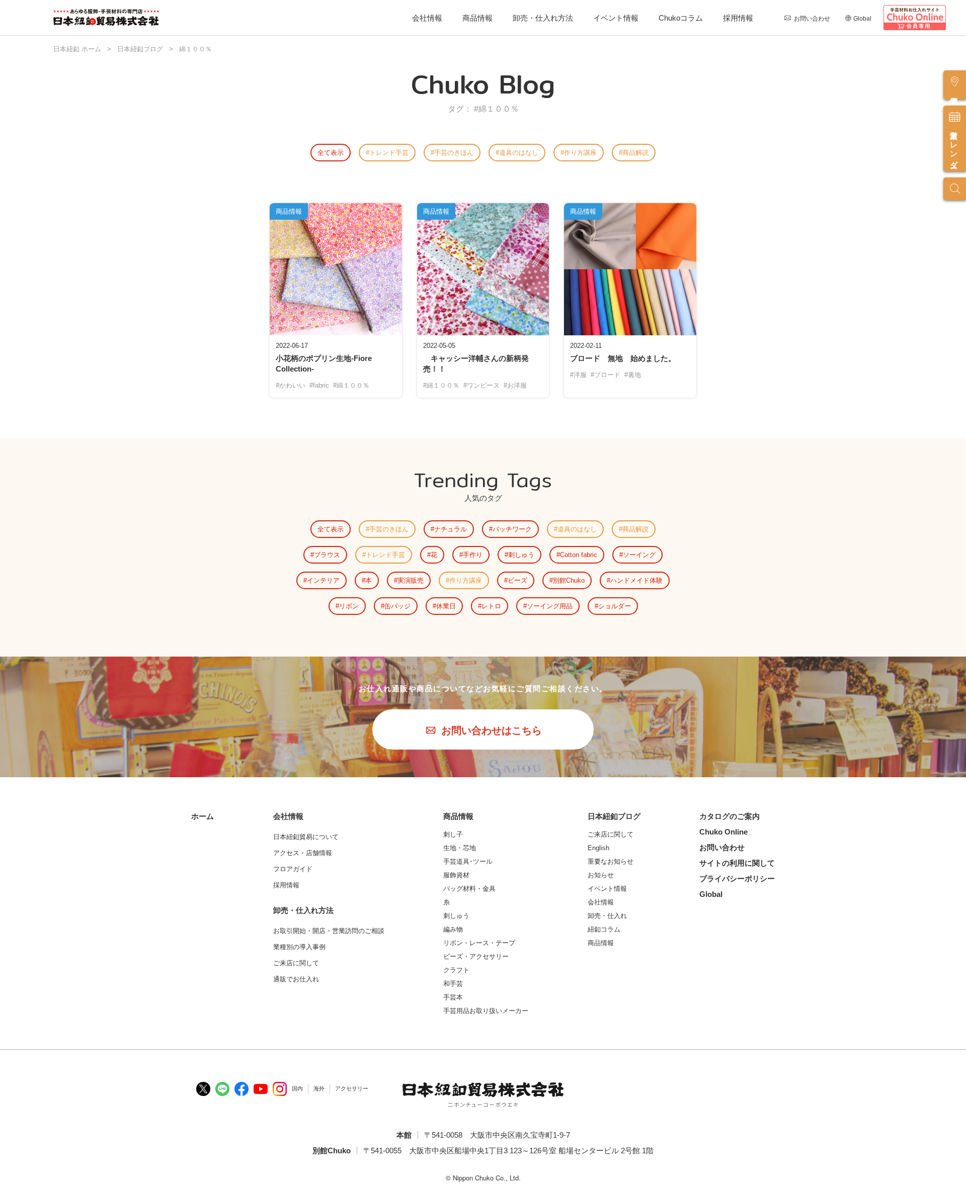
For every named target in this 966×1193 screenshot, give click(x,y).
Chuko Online (723, 832)
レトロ (491, 606)
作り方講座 (580, 152)
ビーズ (517, 580)
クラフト (456, 970)
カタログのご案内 (729, 816)
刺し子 (453, 834)
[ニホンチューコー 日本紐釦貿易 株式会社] (483, 1094)
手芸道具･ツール (468, 861)
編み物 (453, 929)
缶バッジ (397, 606)
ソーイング (639, 555)
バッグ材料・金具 (469, 888)
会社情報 (427, 18)
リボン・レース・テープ (479, 943)
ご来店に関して (610, 834)
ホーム (202, 816)
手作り (472, 555)
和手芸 (453, 983)
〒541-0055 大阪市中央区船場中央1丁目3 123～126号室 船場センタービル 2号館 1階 (508, 1150)
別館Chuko (569, 580)
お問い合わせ (812, 18)
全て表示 (330, 152)
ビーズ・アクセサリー (476, 956)
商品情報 (477, 18)
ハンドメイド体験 (636, 580)
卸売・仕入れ (607, 916)
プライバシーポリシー (737, 878)
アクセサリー (351, 1088)
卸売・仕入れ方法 (543, 18)
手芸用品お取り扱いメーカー (485, 1011)
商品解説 (635, 152)
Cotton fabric (578, 555)
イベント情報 (615, 18)
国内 (297, 1088)
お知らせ (601, 875)
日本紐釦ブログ (614, 816)
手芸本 (453, 997)
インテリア (323, 580)
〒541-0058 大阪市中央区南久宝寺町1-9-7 (497, 1135)
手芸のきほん (453, 152)
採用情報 (738, 18)
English (598, 848)
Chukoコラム (681, 18)
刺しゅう (521, 555)
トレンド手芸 (389, 152)
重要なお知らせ (610, 861)
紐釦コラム (604, 929)
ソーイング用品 (550, 606)
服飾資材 (456, 875)
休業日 (446, 606)
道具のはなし (518, 152)
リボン (349, 606)
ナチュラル (450, 529)
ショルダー (614, 606)
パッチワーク (512, 529)
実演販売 (410, 580)
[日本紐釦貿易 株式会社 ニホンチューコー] (106, 18)
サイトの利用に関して (737, 863)
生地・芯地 (459, 848)
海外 (319, 1088)
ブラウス (327, 555)
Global (862, 18)
